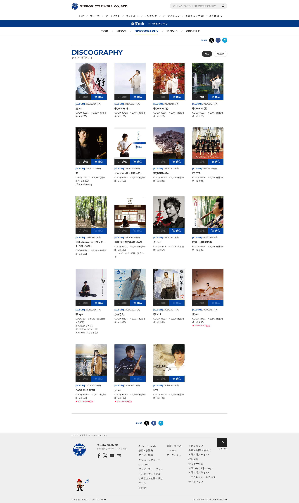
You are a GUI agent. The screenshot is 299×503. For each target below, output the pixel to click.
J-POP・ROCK (147, 445)
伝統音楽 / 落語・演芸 (151, 478)
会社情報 (214, 16)
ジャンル (131, 16)
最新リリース (174, 445)
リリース (95, 16)
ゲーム (142, 483)
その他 (142, 487)
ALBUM (220, 54)
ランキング (151, 16)
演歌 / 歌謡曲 (146, 450)
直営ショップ (192, 16)
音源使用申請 (195, 463)
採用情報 (193, 459)
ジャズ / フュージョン (151, 469)
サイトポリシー (99, 499)
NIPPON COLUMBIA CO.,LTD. (100, 6)
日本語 (194, 454)
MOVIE (171, 31)
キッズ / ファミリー (149, 459)
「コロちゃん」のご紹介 (201, 477)
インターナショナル (150, 473)
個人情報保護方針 (80, 499)
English (205, 454)
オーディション (171, 16)
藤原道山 (84, 435)
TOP (81, 16)
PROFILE (193, 31)
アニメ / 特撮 (146, 455)
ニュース (171, 450)
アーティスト (112, 16)
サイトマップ (195, 481)
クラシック (145, 464)
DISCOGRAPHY (146, 31)
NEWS (121, 31)
